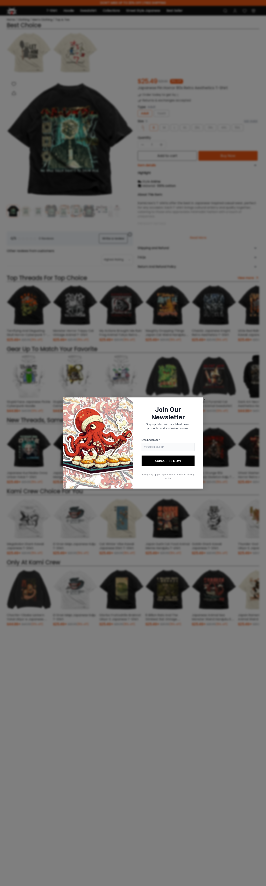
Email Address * (151, 439)
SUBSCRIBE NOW (168, 461)
